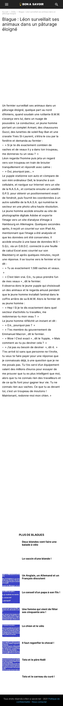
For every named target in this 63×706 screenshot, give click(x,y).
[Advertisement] (31, 71)
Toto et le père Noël (34, 659)
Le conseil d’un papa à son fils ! (41, 592)
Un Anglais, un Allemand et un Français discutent (40, 577)
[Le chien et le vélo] (11, 631)
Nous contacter (39, 702)
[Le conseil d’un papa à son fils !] (11, 597)
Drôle (13, 12)
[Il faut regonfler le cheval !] (11, 648)
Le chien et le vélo (33, 626)
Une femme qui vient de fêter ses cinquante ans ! (40, 611)
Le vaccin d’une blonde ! (37, 558)
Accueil (5, 12)
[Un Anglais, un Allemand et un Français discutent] (11, 580)
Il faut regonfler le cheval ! (38, 642)
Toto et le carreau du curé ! (38, 676)
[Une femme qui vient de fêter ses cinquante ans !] (11, 614)
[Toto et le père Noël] (11, 664)
